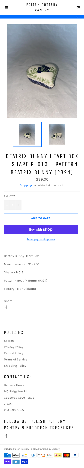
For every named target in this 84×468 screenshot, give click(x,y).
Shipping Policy (15, 365)
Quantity (9, 196)
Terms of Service (15, 359)
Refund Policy (13, 353)
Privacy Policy (13, 347)
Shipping (26, 185)
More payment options (41, 239)
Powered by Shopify (49, 448)
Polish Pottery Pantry (42, 7)
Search (9, 341)
